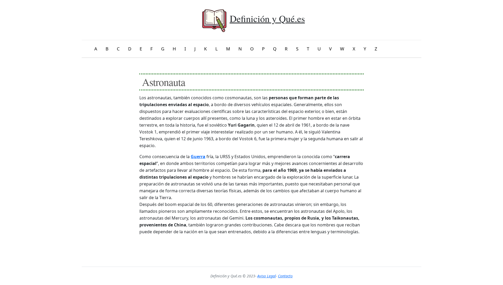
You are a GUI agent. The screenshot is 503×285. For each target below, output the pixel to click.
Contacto (285, 275)
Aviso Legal (266, 275)
